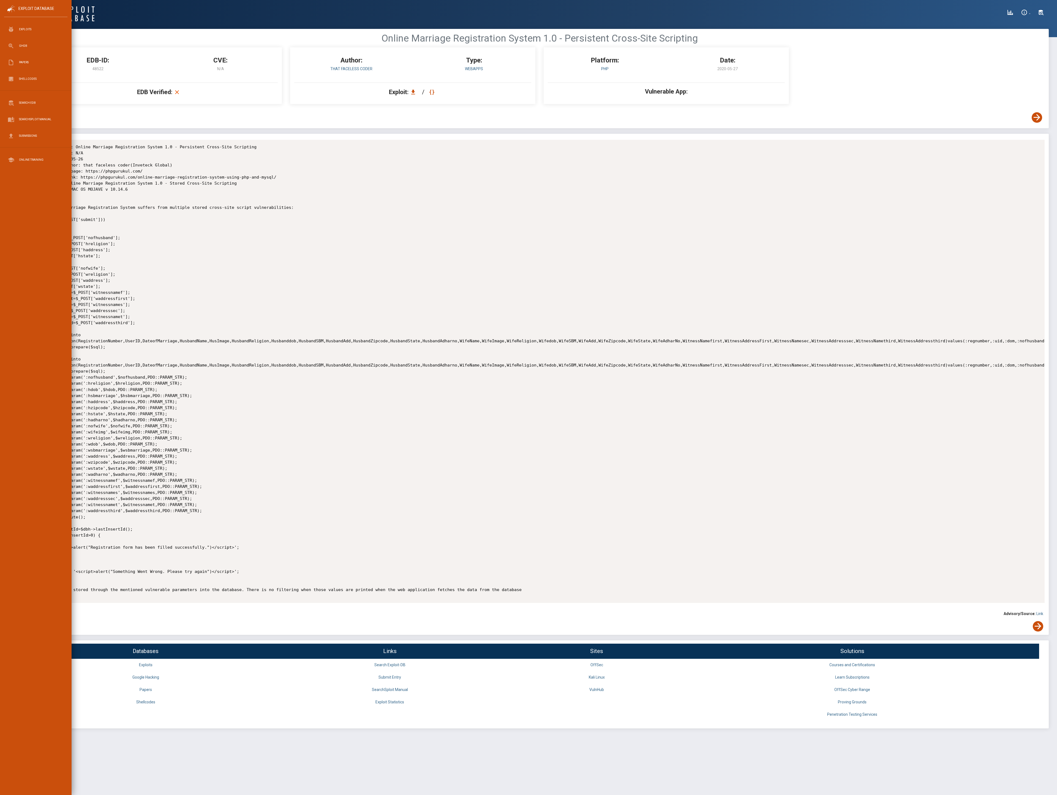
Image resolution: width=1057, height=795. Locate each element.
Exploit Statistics (389, 702)
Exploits (145, 665)
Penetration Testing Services (852, 714)
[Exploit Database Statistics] (1010, 13)
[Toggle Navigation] (36, 13)
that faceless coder (351, 69)
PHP (605, 69)
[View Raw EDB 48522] (433, 92)
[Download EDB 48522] (414, 92)
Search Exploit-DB (389, 665)
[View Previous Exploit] (42, 117)
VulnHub (596, 689)
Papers (146, 689)
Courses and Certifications (852, 665)
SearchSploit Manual (390, 689)
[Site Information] (1026, 13)
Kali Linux (597, 677)
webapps (474, 69)
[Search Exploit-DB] (1041, 13)
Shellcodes (145, 702)
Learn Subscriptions (852, 677)
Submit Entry (389, 677)
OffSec (596, 665)
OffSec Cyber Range (852, 689)
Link (1039, 613)
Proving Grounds (852, 702)
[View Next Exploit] (1037, 117)
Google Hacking (145, 677)
